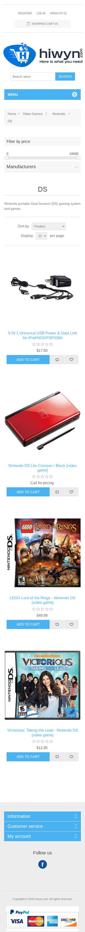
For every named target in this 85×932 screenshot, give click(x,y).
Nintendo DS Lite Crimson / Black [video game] (42, 468)
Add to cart (28, 360)
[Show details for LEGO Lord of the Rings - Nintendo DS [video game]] (42, 553)
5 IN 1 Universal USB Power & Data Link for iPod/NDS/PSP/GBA (42, 335)
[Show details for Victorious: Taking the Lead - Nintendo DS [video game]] (42, 685)
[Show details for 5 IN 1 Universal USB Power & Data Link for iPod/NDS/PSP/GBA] (42, 288)
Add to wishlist (71, 359)
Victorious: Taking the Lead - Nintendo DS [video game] (42, 732)
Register (25, 13)
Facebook (42, 864)
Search (65, 76)
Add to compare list (57, 359)
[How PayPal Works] (42, 930)
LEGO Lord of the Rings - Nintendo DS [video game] (42, 600)
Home (12, 114)
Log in (41, 13)
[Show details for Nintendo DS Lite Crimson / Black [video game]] (42, 420)
